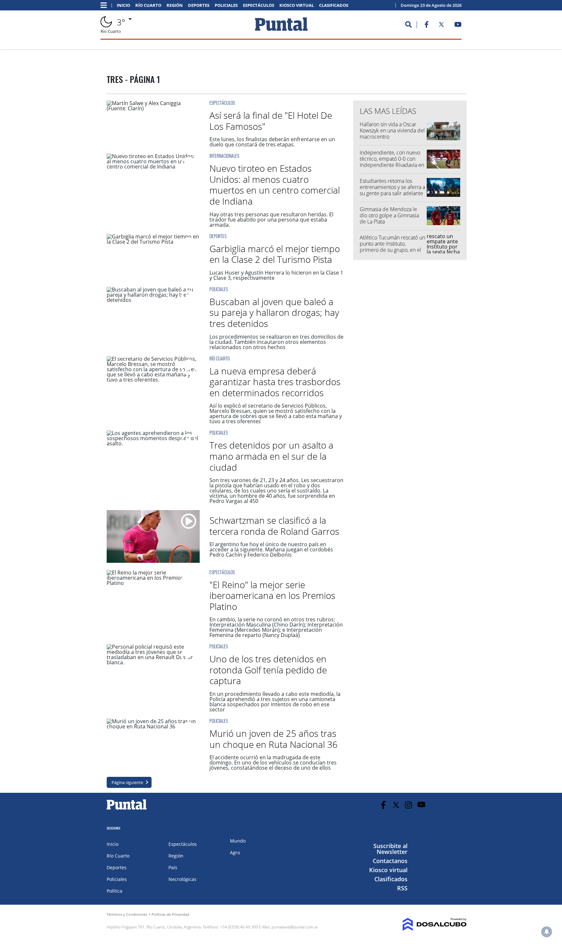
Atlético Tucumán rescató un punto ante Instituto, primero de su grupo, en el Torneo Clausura (392, 247)
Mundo (238, 841)
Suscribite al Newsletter (390, 849)
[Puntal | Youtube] (458, 25)
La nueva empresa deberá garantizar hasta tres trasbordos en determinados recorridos (275, 382)
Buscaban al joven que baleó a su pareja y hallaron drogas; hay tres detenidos (274, 312)
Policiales (226, 5)
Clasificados (333, 5)
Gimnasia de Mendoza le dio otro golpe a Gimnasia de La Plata (389, 215)
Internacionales (224, 155)
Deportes (198, 5)
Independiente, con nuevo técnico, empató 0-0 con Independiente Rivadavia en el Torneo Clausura (392, 162)
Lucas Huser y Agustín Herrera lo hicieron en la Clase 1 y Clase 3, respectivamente (276, 275)
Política (114, 891)
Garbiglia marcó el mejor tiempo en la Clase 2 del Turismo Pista (274, 254)
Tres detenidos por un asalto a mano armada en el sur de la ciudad (271, 456)
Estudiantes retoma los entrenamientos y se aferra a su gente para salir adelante (392, 187)
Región (175, 5)
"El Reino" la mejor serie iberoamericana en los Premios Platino (272, 595)
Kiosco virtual (296, 5)
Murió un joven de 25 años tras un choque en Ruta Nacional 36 (273, 738)
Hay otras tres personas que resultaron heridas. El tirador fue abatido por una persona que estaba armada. (271, 219)
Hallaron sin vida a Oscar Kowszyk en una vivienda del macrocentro (392, 130)
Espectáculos (258, 5)
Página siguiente (127, 782)
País (172, 867)
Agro (235, 852)
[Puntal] (127, 809)
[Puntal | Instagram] (409, 805)
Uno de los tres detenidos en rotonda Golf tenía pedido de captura (268, 670)
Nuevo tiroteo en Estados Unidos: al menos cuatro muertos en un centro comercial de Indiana (274, 184)
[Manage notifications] (547, 931)
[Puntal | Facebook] (426, 25)
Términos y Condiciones (127, 914)
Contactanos (390, 861)
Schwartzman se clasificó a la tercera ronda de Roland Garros (274, 525)
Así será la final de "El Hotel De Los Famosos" (270, 120)
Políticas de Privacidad (170, 914)
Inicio (123, 5)
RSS (402, 888)
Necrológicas (182, 879)
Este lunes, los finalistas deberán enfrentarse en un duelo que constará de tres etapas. (272, 142)
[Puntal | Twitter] (441, 25)
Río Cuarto (148, 5)
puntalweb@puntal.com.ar (295, 927)
